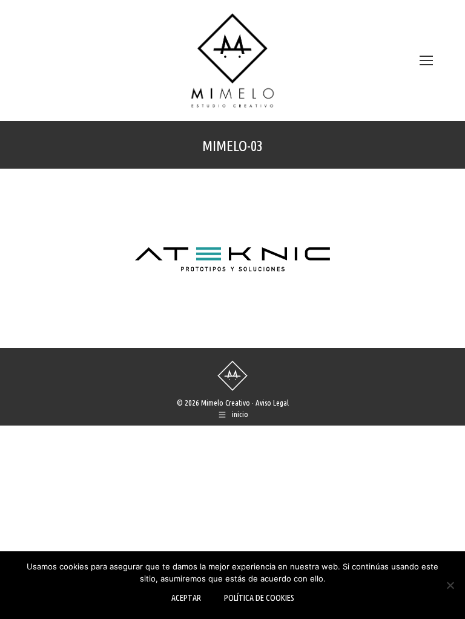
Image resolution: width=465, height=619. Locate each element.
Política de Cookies (259, 598)
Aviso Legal (272, 402)
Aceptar (186, 598)
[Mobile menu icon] (426, 60)
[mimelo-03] (232, 255)
